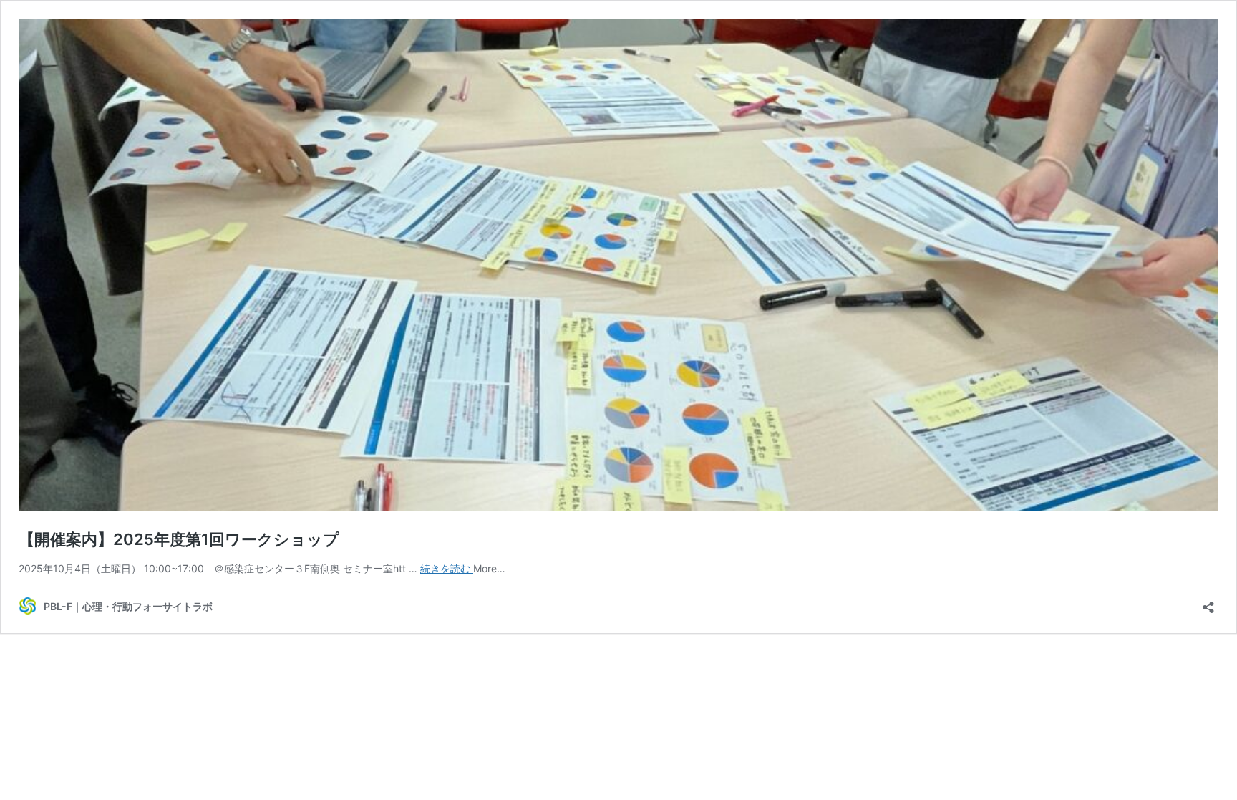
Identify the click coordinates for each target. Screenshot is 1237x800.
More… (489, 568)
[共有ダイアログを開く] (1208, 603)
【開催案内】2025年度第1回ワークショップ (179, 539)
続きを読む (446, 568)
